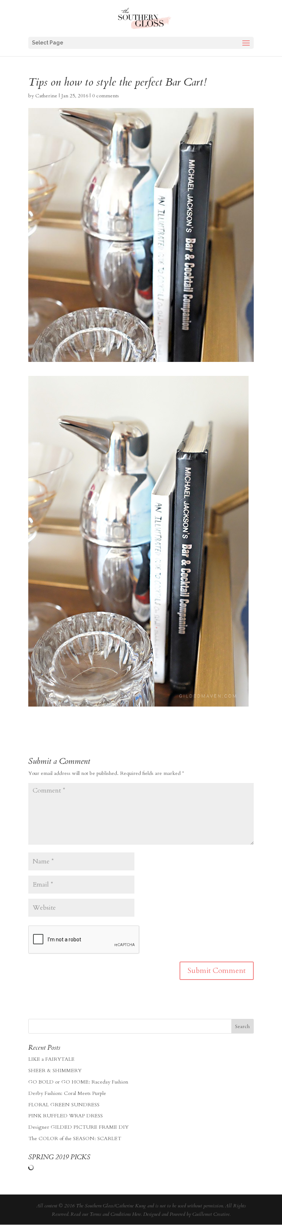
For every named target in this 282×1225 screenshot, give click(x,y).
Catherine (46, 95)
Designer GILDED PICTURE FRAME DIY (78, 1127)
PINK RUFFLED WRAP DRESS (65, 1115)
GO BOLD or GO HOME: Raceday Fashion (78, 1081)
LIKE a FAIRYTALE (51, 1059)
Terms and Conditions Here (115, 1214)
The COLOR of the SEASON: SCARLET (74, 1138)
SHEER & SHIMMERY (55, 1070)
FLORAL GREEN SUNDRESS (64, 1104)
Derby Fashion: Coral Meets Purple (67, 1093)
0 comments (105, 95)
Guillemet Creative (210, 1214)
